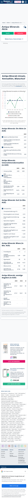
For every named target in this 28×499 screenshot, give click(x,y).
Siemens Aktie (17, 410)
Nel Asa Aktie (15, 413)
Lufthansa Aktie (5, 412)
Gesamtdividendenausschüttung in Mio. (12, 154)
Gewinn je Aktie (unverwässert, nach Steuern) (12, 140)
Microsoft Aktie (4, 415)
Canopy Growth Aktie (6, 433)
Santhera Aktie (18, 402)
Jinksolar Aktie (4, 416)
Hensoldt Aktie (20, 419)
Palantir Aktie (12, 426)
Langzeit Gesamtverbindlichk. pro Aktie (9, 255)
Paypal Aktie (4, 421)
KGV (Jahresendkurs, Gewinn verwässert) (8, 181)
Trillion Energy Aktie (6, 404)
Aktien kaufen (10, 441)
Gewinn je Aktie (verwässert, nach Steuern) (11, 144)
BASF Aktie (9, 407)
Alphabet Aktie (4, 427)
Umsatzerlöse (7, 208)
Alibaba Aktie (18, 437)
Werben (11, 453)
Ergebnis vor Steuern (9, 227)
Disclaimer (20, 455)
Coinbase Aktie (4, 426)
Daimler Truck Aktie (6, 418)
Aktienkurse (11, 393)
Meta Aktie (14, 429)
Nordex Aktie (4, 437)
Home (3, 22)
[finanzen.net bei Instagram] (3, 446)
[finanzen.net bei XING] (19, 446)
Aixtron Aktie (4, 440)
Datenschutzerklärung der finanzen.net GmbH (12, 495)
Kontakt (3, 451)
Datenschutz (21, 453)
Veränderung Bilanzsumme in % (8, 269)
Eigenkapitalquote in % (8, 190)
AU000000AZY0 (19, 86)
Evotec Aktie (10, 438)
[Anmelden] (26, 2)
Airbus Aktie (12, 427)
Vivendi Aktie (19, 421)
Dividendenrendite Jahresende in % (9, 186)
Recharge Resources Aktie (7, 402)
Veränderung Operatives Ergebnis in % (10, 224)
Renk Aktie (14, 418)
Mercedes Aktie (21, 418)
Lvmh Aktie (11, 440)
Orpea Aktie (4, 398)
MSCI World (4, 396)
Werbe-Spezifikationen (13, 456)
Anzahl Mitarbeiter (7, 299)
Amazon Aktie (15, 404)
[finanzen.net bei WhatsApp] (22, 446)
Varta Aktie (3, 432)
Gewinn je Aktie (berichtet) (11, 137)
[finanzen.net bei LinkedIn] (15, 446)
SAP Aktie (18, 416)
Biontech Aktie (22, 415)
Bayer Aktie (20, 406)
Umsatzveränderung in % (10, 211)
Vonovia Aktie (16, 432)
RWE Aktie (3, 424)
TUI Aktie (3, 410)
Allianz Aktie (9, 410)
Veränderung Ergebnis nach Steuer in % (11, 237)
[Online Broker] (8, 2)
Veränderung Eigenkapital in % (8, 263)
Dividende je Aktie (8, 147)
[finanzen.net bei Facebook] (6, 446)
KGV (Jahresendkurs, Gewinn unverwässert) (8, 175)
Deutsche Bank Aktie (6, 413)
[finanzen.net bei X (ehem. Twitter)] (12, 446)
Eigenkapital (7, 259)
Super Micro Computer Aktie (16, 423)
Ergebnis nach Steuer (9, 233)
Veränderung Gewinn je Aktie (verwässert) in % (8, 293)
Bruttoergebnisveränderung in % (11, 217)
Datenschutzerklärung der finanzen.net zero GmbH (11, 496)
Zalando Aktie (15, 433)
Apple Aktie (12, 416)
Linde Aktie (3, 438)
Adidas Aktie (20, 435)
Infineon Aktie (21, 424)
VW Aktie (12, 412)
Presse (2, 455)
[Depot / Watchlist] (25, 27)
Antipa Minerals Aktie (17, 22)
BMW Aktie (19, 427)
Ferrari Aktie (13, 419)
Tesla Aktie (13, 406)
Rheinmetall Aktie (5, 406)
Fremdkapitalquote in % (9, 194)
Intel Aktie (11, 437)
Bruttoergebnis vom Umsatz (11, 214)
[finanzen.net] (8, 1)
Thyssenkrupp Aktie (6, 429)
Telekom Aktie (11, 421)
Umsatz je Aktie (8, 171)
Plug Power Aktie (14, 415)
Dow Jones (12, 395)
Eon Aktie (10, 432)
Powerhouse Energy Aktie (7, 399)
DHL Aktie (3, 407)
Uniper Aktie (18, 440)
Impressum (21, 451)
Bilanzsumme (7, 266)
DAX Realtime (21, 393)
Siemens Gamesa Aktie (13, 396)
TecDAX (7, 395)
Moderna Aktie (4, 423)
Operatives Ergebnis (9, 220)
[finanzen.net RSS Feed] (25, 446)
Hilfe (11, 451)
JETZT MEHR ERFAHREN (14, 384)
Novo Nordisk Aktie (11, 424)
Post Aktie (10, 398)
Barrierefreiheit (22, 462)
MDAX (2, 395)
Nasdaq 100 (19, 395)
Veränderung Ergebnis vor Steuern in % (11, 231)
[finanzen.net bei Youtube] (9, 446)
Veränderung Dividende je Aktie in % (12, 151)
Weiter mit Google (14, 485)
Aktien (8, 22)
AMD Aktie (19, 426)
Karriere (3, 453)
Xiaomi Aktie (18, 430)
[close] (25, 471)
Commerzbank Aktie (6, 409)
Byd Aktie (17, 412)
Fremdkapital (7, 251)
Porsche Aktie (21, 429)
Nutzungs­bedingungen (21, 458)
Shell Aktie (3, 441)
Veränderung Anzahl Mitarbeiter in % (7, 303)
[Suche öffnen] (23, 2)
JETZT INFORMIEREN (14, 361)
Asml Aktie (17, 438)
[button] (17, 2)
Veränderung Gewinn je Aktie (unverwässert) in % (8, 286)
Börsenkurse (4, 393)
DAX (16, 393)
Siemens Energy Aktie (17, 409)
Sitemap (3, 457)
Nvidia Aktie (22, 404)
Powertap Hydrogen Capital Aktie (9, 401)
